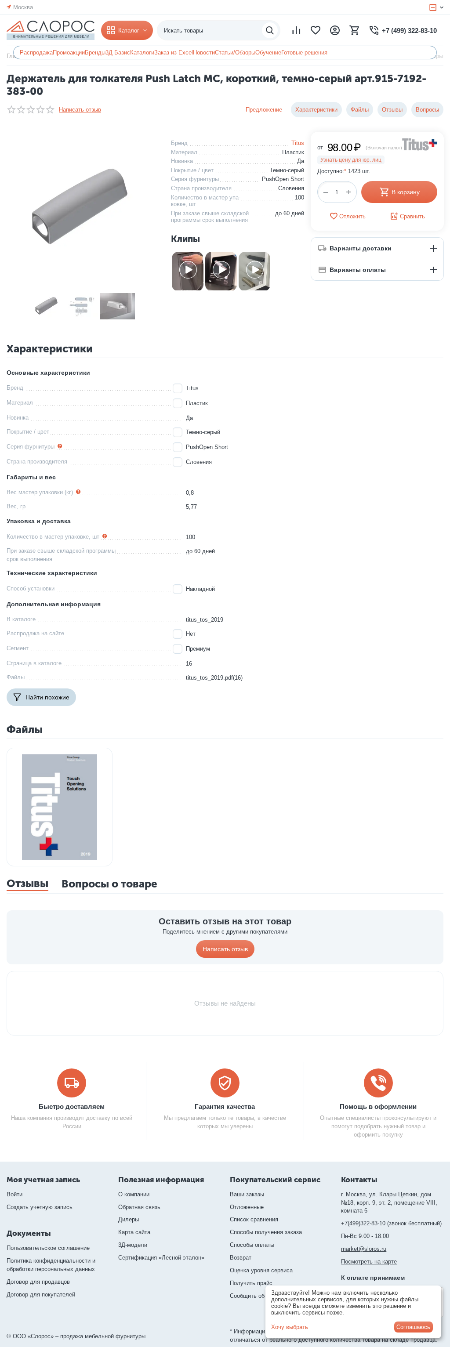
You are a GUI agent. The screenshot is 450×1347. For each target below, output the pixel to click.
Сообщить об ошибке (258, 1296)
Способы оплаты (252, 1245)
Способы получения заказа (266, 1232)
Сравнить (412, 216)
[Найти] (270, 30)
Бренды (95, 52)
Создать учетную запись (40, 1207)
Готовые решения (304, 52)
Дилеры (128, 1219)
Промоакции (69, 52)
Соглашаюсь (413, 1327)
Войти (14, 1194)
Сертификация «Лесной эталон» (161, 1257)
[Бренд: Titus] (419, 144)
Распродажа (36, 52)
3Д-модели (132, 1245)
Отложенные (247, 1207)
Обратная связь (139, 1207)
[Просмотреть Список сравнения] (296, 30)
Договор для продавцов (38, 1281)
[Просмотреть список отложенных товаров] (315, 30)
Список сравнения (254, 1219)
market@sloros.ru (363, 1249)
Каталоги (142, 52)
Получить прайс (251, 1283)
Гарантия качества (225, 1106)
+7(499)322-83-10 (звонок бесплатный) (391, 1223)
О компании (133, 1194)
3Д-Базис (117, 52)
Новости (204, 52)
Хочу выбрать (289, 1327)
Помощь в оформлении (378, 1106)
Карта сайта (134, 1232)
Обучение (268, 52)
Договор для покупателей (41, 1294)
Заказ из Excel (173, 52)
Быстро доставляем (72, 1106)
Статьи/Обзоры (235, 52)
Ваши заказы (247, 1194)
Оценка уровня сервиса (261, 1270)
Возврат (240, 1257)
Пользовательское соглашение (48, 1248)
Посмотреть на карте (369, 1261)
